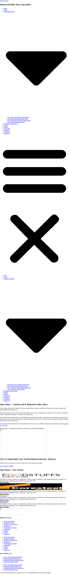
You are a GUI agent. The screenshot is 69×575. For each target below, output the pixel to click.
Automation (7, 128)
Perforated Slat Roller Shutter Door (14, 560)
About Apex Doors (9, 521)
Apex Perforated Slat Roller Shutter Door (19, 120)
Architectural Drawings (10, 527)
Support (6, 127)
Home (5, 8)
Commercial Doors (9, 523)
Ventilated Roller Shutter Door (12, 558)
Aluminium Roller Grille (11, 562)
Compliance (7, 132)
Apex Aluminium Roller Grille (16, 122)
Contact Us (7, 133)
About (5, 10)
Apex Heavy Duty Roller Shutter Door (18, 117)
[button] (34, 204)
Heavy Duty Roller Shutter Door (13, 557)
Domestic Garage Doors (10, 124)
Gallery (6, 125)
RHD (48, 572)
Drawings (6, 130)
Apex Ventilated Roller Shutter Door (17, 119)
